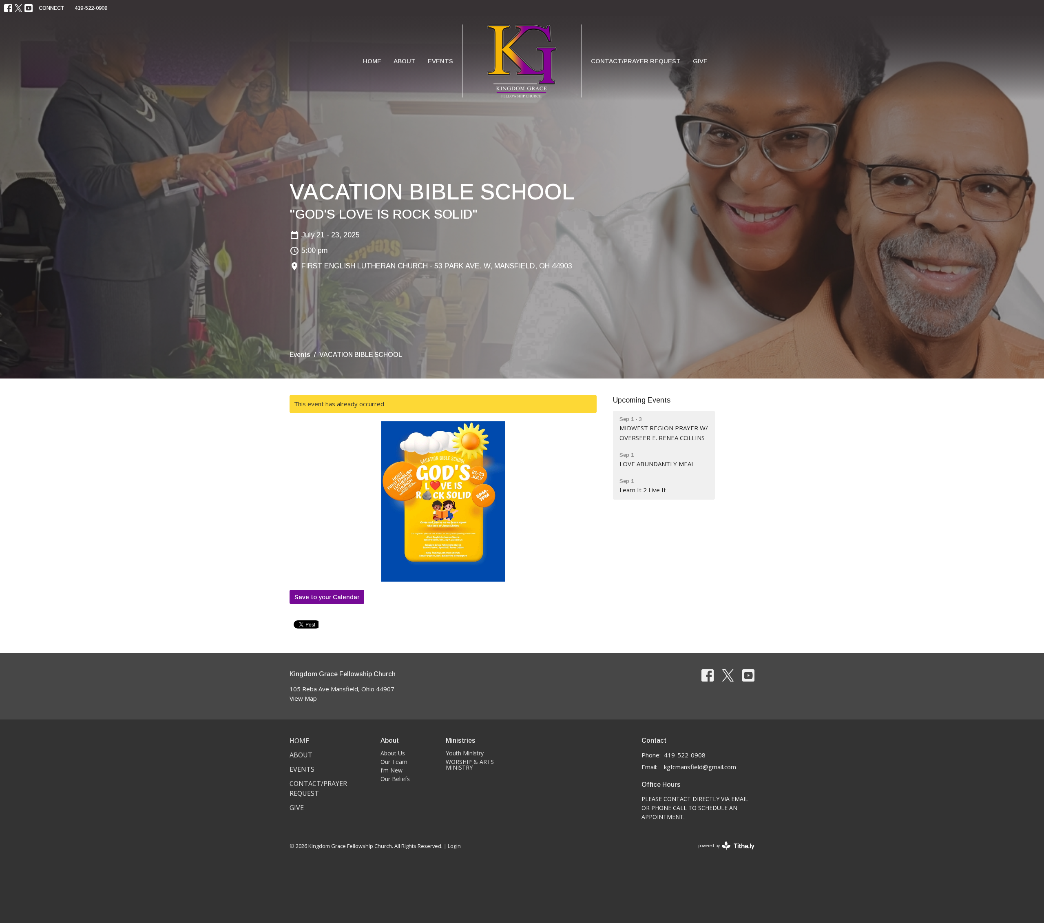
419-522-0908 (91, 8)
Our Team (393, 762)
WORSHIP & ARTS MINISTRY (470, 764)
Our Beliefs (395, 779)
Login (454, 846)
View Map (303, 698)
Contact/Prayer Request (636, 61)
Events (440, 61)
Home (372, 61)
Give (700, 61)
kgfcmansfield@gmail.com (700, 767)
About (405, 61)
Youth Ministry (465, 753)
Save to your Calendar (326, 596)
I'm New (391, 770)
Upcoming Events (641, 400)
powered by (722, 852)
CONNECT (51, 8)
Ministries (461, 740)
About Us (392, 753)
